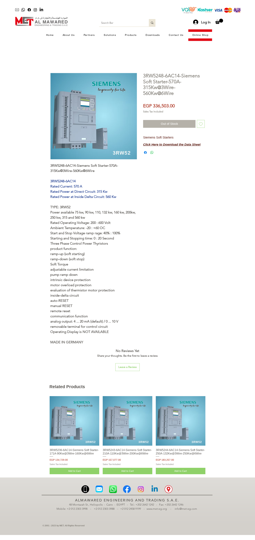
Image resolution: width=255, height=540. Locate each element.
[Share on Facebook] (145, 152)
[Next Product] (210, 421)
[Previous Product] (44, 421)
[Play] (104, 9)
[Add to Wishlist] (201, 124)
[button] (219, 21)
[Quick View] (74, 421)
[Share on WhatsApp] (152, 152)
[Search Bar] (152, 22)
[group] (127, 435)
